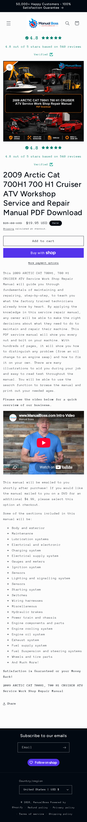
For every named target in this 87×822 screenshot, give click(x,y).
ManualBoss (41, 802)
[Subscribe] (64, 747)
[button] (8, 23)
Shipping (8, 229)
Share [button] (11, 703)
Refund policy (38, 807)
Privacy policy (64, 807)
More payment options (43, 263)
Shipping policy (60, 814)
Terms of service (31, 814)
